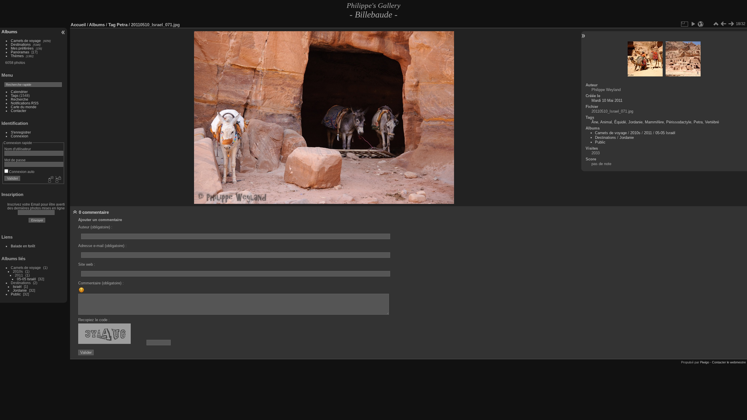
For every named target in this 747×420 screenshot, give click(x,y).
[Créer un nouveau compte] (50, 179)
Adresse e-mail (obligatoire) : (102, 246)
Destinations (21, 44)
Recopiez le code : (94, 320)
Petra (122, 24)
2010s (635, 133)
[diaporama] (693, 24)
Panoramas (20, 52)
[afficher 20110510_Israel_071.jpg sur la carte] (700, 24)
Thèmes (17, 56)
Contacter (18, 111)
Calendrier (19, 92)
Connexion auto (21, 172)
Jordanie (20, 290)
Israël (17, 286)
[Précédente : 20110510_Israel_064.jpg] (723, 24)
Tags (14, 95)
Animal (606, 122)
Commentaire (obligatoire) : (101, 283)
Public (16, 294)
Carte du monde (23, 107)
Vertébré (712, 122)
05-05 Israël (26, 279)
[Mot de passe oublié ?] (58, 179)
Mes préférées (22, 48)
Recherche (19, 99)
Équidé (620, 122)
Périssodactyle (678, 122)
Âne (594, 122)
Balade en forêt (23, 246)
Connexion (19, 136)
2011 (648, 133)
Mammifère (654, 122)
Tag (112, 24)
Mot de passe (15, 160)
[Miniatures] (716, 24)
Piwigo (704, 362)
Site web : (86, 264)
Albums (9, 31)
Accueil (78, 24)
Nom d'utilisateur (17, 149)
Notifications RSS (25, 103)
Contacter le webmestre (729, 362)
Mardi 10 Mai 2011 (606, 100)
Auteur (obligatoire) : (95, 227)
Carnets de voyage (26, 41)
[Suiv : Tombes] (731, 24)
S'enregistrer (21, 132)
